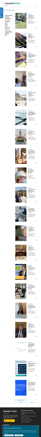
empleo (7, 21)
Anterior (20, 402)
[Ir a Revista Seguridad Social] (14, 3)
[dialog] (21, 431)
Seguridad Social (8, 16)
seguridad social (8, 32)
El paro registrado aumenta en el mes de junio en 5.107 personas (31, 37)
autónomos (8, 18)
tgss (6, 35)
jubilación (7, 29)
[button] (36, 27)
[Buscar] (36, 5)
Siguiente (32, 402)
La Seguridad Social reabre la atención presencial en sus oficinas (31, 288)
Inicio (4, 10)
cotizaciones (7, 19)
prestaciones (7, 30)
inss (6, 23)
